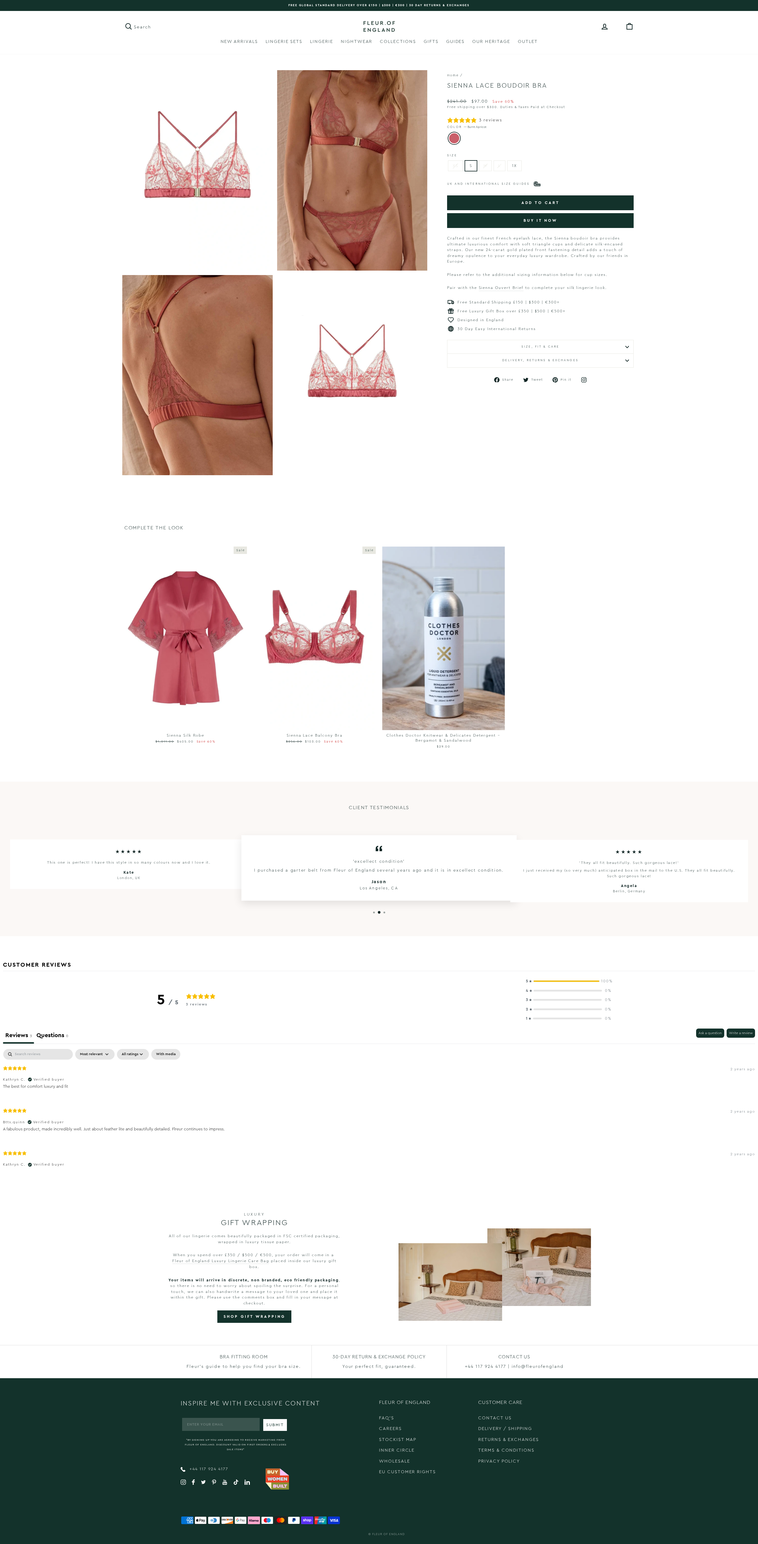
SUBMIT (275, 1425)
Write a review (741, 1033)
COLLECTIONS (398, 41)
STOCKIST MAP (397, 1439)
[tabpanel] (379, 1113)
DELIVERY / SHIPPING (505, 1428)
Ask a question (710, 1033)
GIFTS (431, 41)
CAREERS (390, 1428)
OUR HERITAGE (491, 41)
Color (466, 127)
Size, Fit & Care (540, 346)
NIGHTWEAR (356, 41)
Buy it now (540, 220)
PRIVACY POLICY (499, 1461)
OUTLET (528, 41)
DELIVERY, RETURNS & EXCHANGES (540, 360)
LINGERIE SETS (284, 41)
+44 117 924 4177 (208, 1469)
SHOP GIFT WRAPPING (254, 1316)
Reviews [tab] (18, 1035)
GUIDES (455, 41)
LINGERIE (321, 41)
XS (455, 166)
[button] (569, 981)
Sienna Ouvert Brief (501, 288)
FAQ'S (386, 1418)
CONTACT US (495, 1418)
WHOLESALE (394, 1461)
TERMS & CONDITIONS (506, 1450)
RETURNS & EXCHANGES (508, 1439)
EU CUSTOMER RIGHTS (407, 1472)
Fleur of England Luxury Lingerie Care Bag (220, 1261)
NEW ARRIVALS (239, 41)
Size (452, 155)
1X (514, 166)
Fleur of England (388, 1534)
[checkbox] (165, 1054)
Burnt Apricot (454, 138)
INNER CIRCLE (397, 1450)
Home (453, 75)
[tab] (52, 1036)
